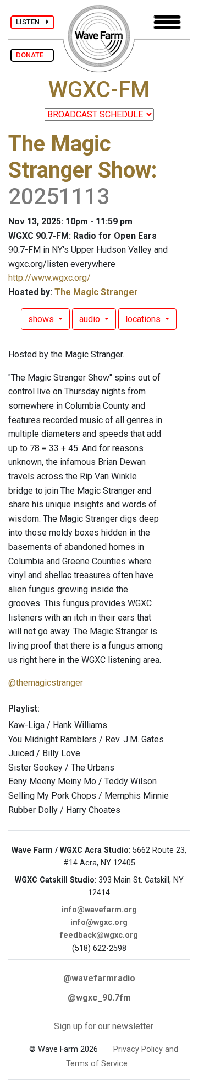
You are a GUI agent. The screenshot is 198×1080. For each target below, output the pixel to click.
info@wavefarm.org (99, 910)
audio (90, 319)
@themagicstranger (45, 682)
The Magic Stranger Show (79, 157)
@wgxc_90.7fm (99, 997)
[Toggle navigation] (167, 22)
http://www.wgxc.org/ (49, 277)
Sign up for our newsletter (103, 1026)
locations (144, 319)
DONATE (32, 55)
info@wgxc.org (99, 922)
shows (42, 319)
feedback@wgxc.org (99, 935)
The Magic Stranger (96, 292)
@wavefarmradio (99, 978)
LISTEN (31, 22)
